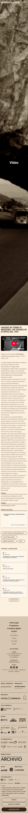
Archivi (14, 631)
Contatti (14, 641)
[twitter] (14, 667)
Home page (14, 623)
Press (14, 644)
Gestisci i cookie (14, 804)
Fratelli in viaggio (8, 568)
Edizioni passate (22, 669)
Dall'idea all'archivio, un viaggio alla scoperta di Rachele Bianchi (13, 580)
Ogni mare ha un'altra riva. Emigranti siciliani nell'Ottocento (13, 557)
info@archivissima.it (14, 662)
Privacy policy (11, 671)
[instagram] (17, 667)
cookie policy (5, 795)
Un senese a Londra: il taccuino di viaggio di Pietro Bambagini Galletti (13, 593)
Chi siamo (14, 635)
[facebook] (11, 667)
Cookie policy (17, 671)
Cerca (14, 638)
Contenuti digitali (14, 628)
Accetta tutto (14, 809)
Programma (14, 626)
